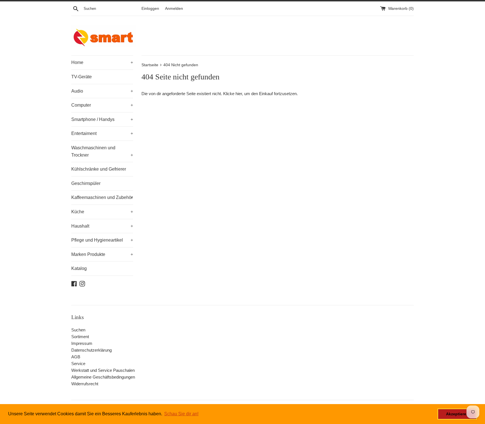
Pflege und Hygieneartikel (102, 240)
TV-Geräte (81, 76)
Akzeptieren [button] (457, 414)
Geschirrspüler (85, 183)
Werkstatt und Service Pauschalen (103, 370)
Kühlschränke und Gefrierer (98, 169)
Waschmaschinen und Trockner (102, 151)
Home (102, 62)
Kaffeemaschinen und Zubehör (102, 197)
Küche (102, 211)
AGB (75, 356)
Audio (102, 91)
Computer (102, 105)
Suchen (78, 329)
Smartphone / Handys (102, 119)
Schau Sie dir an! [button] (181, 413)
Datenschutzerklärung (91, 350)
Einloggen (150, 8)
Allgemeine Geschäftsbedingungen (103, 377)
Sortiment (80, 336)
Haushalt (102, 226)
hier (238, 93)
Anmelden (174, 8)
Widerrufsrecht (84, 383)
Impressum (81, 343)
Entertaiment (102, 133)
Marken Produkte (102, 254)
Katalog (79, 268)
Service (78, 363)
